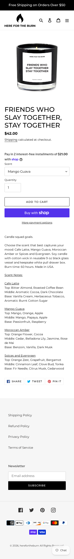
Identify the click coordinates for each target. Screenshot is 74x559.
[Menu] (67, 20)
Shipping (11, 139)
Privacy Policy (18, 437)
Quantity (10, 179)
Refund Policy (18, 426)
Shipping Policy (20, 415)
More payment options (37, 222)
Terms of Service (20, 447)
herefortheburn (29, 545)
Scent (8, 163)
